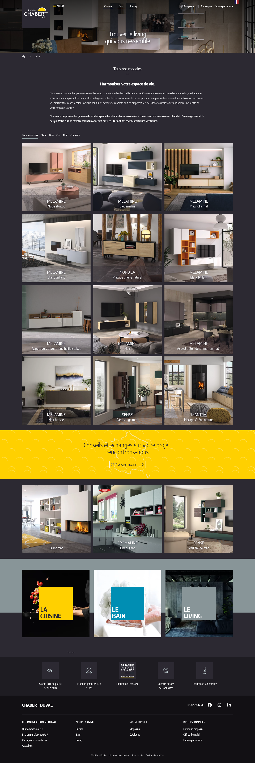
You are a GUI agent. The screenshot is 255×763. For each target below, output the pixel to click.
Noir (65, 135)
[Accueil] (24, 56)
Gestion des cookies (155, 755)
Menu (60, 5)
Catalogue (206, 6)
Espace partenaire (223, 6)
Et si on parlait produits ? (35, 734)
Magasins (189, 6)
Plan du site (137, 755)
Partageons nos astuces (34, 740)
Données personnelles (119, 755)
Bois (51, 135)
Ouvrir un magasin (193, 729)
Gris (58, 135)
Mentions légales (99, 755)
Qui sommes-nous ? (32, 729)
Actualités (27, 745)
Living (133, 6)
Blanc (43, 135)
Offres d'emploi (191, 734)
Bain (121, 6)
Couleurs (75, 135)
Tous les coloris (30, 135)
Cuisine (108, 6)
